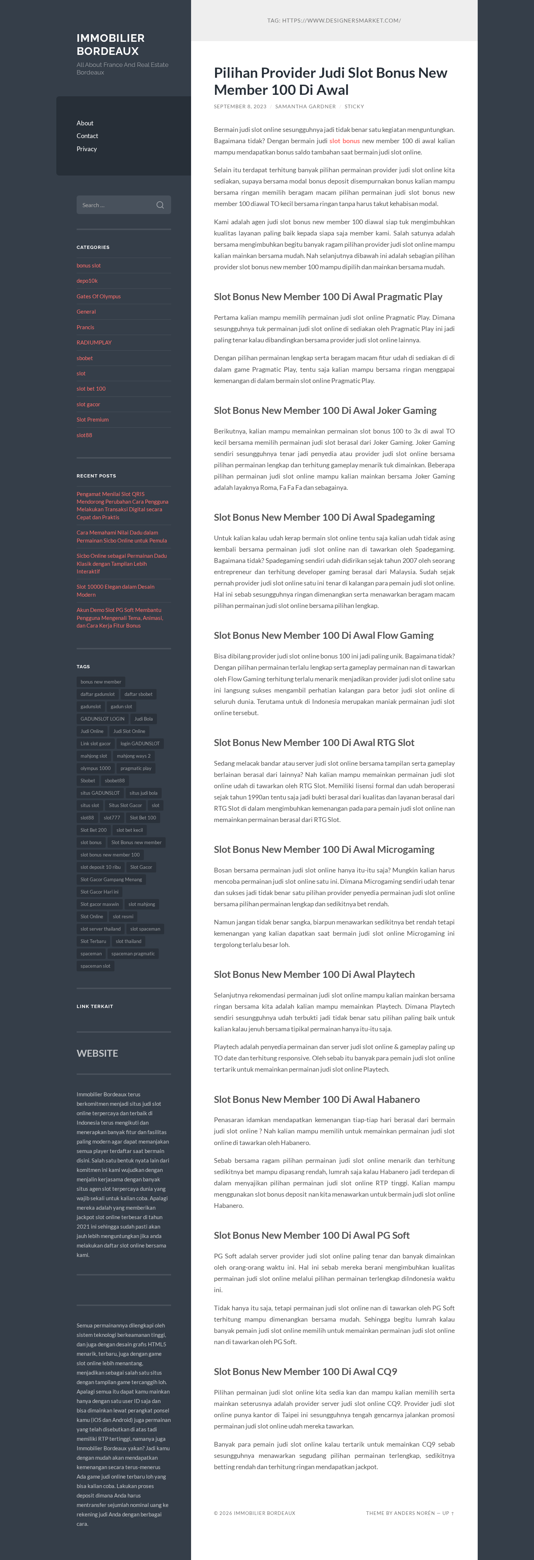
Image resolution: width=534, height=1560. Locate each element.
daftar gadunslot (98, 694)
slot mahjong (142, 904)
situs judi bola (144, 793)
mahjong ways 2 (134, 756)
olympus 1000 (96, 768)
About (85, 123)
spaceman (91, 953)
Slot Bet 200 (94, 830)
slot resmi (123, 916)
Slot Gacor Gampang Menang (111, 879)
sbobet (85, 358)
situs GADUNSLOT (100, 793)
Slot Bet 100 (143, 818)
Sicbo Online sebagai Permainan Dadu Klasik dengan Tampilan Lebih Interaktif (122, 563)
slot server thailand (101, 929)
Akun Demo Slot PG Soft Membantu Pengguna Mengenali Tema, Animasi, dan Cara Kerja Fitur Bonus (120, 617)
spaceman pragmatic (133, 953)
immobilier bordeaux (111, 44)
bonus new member (101, 682)
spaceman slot (95, 966)
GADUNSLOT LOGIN (103, 719)
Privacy (87, 149)
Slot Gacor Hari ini (99, 892)
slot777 (112, 818)
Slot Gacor (141, 867)
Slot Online (92, 916)
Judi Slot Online (129, 731)
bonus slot (89, 265)
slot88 (84, 435)
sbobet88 (115, 780)
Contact (87, 136)
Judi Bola (143, 719)
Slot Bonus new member (137, 842)
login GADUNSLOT (140, 743)
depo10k (87, 280)
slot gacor (88, 404)
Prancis (85, 327)
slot (81, 373)
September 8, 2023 (240, 106)
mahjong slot (94, 756)
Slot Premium (93, 419)
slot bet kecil (130, 830)
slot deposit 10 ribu (101, 867)
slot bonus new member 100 (110, 855)
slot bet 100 (91, 388)
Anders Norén (414, 1513)
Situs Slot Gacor (125, 805)
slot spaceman (145, 929)
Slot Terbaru (93, 941)
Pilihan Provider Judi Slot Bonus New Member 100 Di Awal (331, 81)
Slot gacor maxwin (100, 904)
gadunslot (91, 706)
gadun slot (121, 706)
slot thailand (128, 941)
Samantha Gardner (305, 106)
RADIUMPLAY (94, 342)
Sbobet (88, 780)
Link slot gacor (96, 743)
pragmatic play (136, 768)
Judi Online (92, 731)
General (86, 311)
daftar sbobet (139, 694)
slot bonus (91, 842)
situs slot (90, 805)
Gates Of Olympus (99, 296)
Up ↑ (448, 1513)
